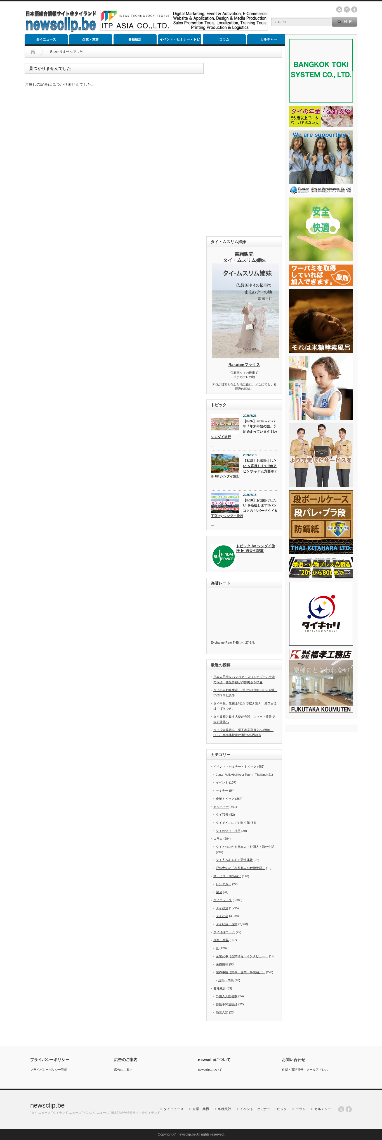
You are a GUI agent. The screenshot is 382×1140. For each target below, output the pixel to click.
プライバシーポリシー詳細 (48, 1069)
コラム (224, 39)
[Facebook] (349, 1109)
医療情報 (222, 964)
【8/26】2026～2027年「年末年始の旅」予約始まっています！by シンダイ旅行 (244, 429)
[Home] (32, 51)
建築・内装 (226, 980)
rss (339, 9)
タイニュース (46, 39)
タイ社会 (222, 916)
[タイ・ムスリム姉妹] (245, 356)
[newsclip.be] (61, 31)
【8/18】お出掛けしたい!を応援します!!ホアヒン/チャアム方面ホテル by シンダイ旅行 (244, 468)
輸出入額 (222, 1012)
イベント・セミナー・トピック (180, 40)
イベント (222, 782)
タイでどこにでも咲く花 (233, 822)
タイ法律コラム (224, 932)
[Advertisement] (244, 147)
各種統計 (135, 39)
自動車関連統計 (226, 1004)
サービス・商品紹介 (227, 876)
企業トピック (225, 798)
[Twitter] (341, 1109)
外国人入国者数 (226, 996)
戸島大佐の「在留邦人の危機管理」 (240, 868)
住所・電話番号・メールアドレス (305, 1069)
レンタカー (223, 884)
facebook (354, 9)
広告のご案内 (123, 1069)
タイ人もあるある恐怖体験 (234, 859)
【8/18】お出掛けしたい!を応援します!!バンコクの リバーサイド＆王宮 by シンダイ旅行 (244, 508)
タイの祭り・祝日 (228, 830)
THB (236, 642)
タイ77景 (222, 814)
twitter (347, 9)
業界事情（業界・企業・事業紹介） (240, 972)
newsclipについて (210, 1069)
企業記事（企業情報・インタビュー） (242, 956)
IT (217, 948)
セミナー (222, 790)
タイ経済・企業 (226, 924)
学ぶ (219, 892)
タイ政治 (222, 908)
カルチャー (268, 39)
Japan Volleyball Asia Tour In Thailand (241, 774)
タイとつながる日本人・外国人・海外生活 (245, 846)
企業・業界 (90, 39)
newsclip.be (47, 1105)
